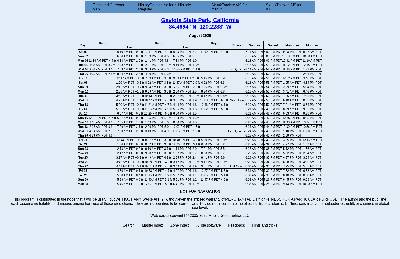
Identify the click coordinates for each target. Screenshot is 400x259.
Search (128, 225)
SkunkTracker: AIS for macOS (229, 7)
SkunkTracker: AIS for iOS (283, 7)
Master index (152, 225)
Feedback (236, 225)
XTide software (208, 225)
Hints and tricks (264, 225)
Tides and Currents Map (108, 7)
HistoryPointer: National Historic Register (164, 7)
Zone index (179, 225)
